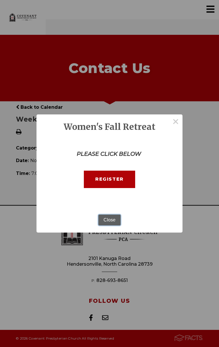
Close (109, 219)
